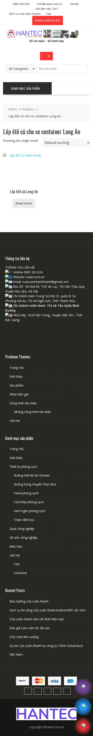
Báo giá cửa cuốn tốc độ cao (30, 628)
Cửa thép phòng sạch (29, 502)
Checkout (20, 573)
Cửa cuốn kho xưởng (24, 637)
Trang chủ (17, 368)
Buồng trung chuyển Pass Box (35, 484)
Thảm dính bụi (24, 520)
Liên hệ (15, 421)
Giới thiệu (16, 376)
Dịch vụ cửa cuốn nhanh (25, 14)
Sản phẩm (17, 385)
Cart (48, 14)
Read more (24, 203)
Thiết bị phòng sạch (23, 467)
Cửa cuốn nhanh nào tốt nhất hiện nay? (37, 619)
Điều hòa (16, 546)
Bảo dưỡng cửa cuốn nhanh (29, 601)
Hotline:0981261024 (47, 20)
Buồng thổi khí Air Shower (32, 475)
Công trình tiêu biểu (23, 403)
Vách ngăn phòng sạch (29, 511)
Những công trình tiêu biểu (32, 412)
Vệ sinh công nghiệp (23, 537)
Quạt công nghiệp (22, 529)
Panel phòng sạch (26, 493)
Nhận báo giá (19, 394)
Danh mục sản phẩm (25, 88)
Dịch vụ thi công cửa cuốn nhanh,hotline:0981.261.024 (47, 610)
